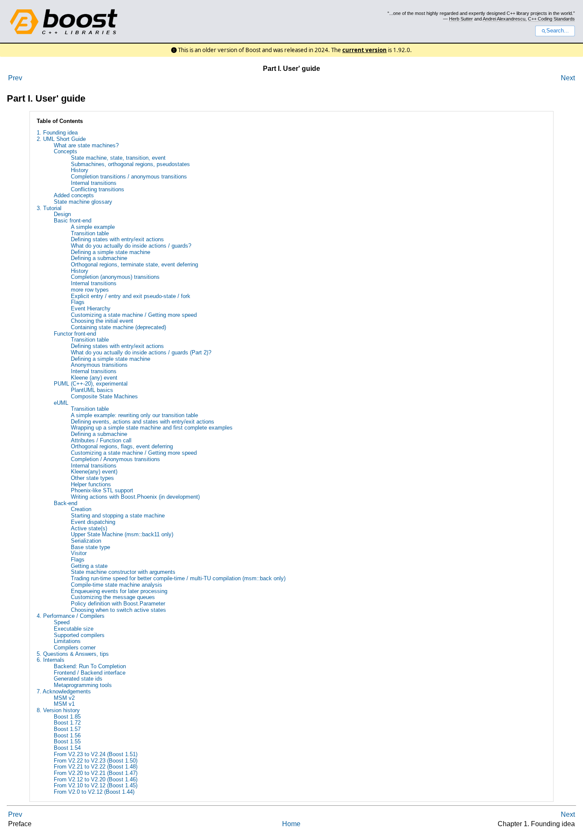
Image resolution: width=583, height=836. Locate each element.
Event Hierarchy (91, 308)
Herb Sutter (461, 18)
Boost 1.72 (67, 722)
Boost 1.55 (67, 741)
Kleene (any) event (94, 377)
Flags (78, 302)
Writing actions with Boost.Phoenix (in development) (135, 497)
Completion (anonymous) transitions (115, 277)
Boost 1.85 (67, 716)
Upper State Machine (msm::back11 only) (122, 534)
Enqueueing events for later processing (119, 591)
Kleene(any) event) (94, 471)
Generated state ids (78, 678)
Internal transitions (94, 183)
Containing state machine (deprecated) (118, 327)
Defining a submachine (99, 258)
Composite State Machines (104, 396)
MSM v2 (64, 698)
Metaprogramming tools (83, 685)
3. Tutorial (49, 208)
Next (568, 78)
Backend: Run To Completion (90, 666)
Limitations (67, 641)
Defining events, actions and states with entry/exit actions (142, 421)
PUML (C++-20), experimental (91, 383)
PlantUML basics (92, 390)
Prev (15, 78)
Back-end (65, 503)
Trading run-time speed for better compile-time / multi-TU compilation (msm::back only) (178, 578)
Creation (81, 509)
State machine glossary (83, 202)
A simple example (93, 227)
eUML (61, 403)
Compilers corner (75, 647)
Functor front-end (75, 333)
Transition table (90, 233)
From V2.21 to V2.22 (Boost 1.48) (95, 766)
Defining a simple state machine (110, 252)
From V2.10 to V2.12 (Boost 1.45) (95, 785)
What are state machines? (86, 145)
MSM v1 (64, 704)
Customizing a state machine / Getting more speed (134, 315)
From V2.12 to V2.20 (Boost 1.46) (95, 779)
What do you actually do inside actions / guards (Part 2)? (141, 352)
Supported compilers (79, 635)
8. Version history (58, 710)
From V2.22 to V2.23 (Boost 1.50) (95, 760)
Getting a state (89, 566)
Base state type (90, 547)
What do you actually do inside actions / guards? (131, 246)
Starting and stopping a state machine (118, 515)
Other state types (92, 478)
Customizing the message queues (113, 597)
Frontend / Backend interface (89, 672)
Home (291, 823)
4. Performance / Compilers (71, 616)
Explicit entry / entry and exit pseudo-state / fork (130, 296)
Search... (557, 31)
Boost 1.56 (67, 735)
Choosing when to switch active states (118, 610)
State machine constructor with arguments (123, 572)
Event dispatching (93, 522)
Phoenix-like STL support (102, 490)
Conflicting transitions (97, 189)
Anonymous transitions (99, 365)
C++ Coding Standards (551, 18)
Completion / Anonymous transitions (115, 459)
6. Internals (50, 660)
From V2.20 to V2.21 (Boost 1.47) (95, 773)
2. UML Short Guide (61, 139)
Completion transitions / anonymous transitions (129, 176)
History (79, 170)
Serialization (86, 541)
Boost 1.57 (67, 729)
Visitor (79, 553)
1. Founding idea (57, 132)
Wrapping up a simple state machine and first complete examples (152, 427)
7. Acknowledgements (64, 691)
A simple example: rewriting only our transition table (134, 415)
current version (364, 50)
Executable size (73, 629)
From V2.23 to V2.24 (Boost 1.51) (95, 754)
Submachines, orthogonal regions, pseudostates (130, 164)
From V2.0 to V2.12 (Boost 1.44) (94, 792)
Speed (62, 622)
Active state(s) (89, 528)
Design (62, 214)
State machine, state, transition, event (118, 158)
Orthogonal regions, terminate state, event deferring (134, 264)
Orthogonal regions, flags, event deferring (122, 446)
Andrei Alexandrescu (504, 18)
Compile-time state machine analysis (116, 585)
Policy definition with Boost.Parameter (118, 603)
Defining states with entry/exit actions (117, 239)
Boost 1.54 (67, 748)
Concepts (65, 151)
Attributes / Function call (101, 440)
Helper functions (91, 484)
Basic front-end (72, 220)
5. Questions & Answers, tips (73, 654)
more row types (90, 289)
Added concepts (74, 195)
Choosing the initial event (102, 321)
